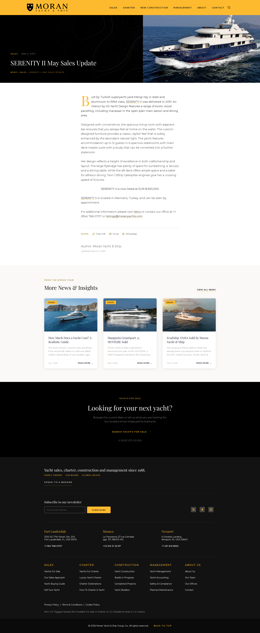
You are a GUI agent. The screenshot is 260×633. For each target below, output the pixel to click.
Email (116, 234)
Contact (218, 7)
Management (182, 7)
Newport (167, 531)
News (14, 72)
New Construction (154, 7)
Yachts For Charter (89, 571)
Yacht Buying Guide (54, 583)
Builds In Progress (124, 577)
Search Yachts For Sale (129, 432)
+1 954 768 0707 (53, 546)
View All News (206, 289)
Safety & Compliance (161, 583)
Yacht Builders (122, 590)
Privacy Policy (51, 604)
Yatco (137, 211)
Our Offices (191, 583)
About (201, 7)
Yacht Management (160, 571)
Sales (113, 7)
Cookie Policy (92, 604)
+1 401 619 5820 (170, 546)
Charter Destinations (90, 583)
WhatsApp (131, 234)
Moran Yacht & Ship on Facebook (202, 509)
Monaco (108, 531)
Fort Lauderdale (55, 531)
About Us (190, 571)
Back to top (163, 625)
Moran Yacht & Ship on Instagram (211, 509)
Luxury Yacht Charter (90, 577)
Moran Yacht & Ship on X (193, 509)
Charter (129, 7)
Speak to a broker (58, 482)
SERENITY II (134, 101)
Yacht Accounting (159, 577)
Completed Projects (125, 583)
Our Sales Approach (54, 577)
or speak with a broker (130, 440)
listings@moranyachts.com (124, 216)
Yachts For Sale (52, 571)
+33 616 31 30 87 (112, 546)
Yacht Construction (125, 571)
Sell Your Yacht (52, 590)
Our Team (190, 577)
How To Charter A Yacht (91, 590)
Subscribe (99, 510)
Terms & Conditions (72, 604)
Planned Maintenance (161, 590)
